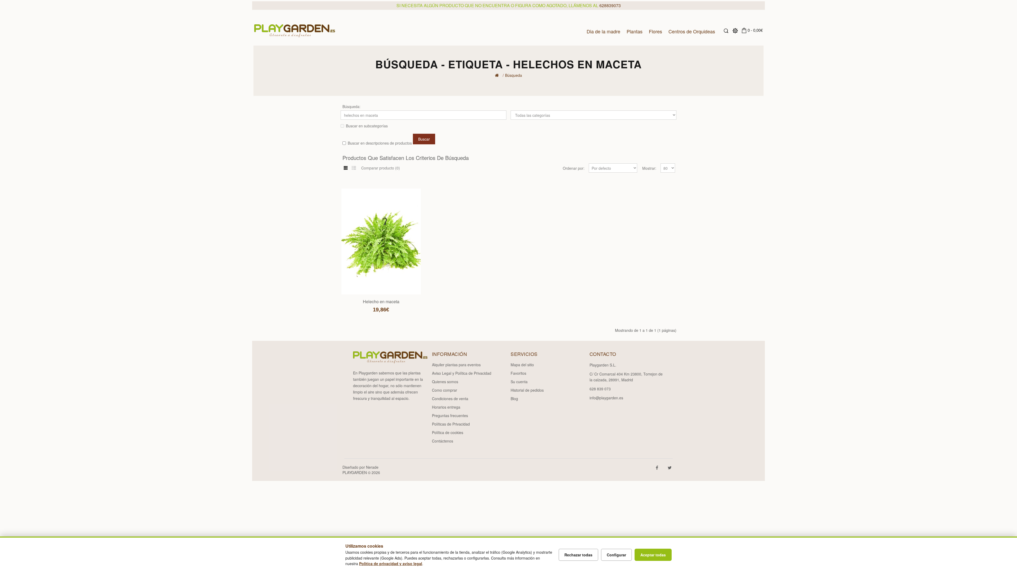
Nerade (372, 467)
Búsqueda (513, 75)
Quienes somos (445, 381)
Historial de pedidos (527, 390)
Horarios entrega (446, 407)
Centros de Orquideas (691, 31)
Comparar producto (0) (380, 168)
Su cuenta (519, 381)
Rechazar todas (578, 554)
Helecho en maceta (381, 301)
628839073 (610, 5)
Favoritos (518, 373)
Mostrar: (649, 168)
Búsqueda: (351, 106)
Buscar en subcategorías (367, 125)
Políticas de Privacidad (451, 424)
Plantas (635, 31)
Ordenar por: (574, 168)
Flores (655, 31)
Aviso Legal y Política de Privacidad (461, 373)
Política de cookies (447, 432)
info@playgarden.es (606, 397)
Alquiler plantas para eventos (456, 364)
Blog (514, 398)
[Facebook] (658, 467)
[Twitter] (671, 467)
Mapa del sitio (522, 364)
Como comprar (444, 390)
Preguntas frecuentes (450, 415)
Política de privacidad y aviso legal (390, 563)
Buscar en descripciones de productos (380, 143)
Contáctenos (442, 441)
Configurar (616, 554)
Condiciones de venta (450, 398)
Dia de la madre (603, 31)
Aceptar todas (653, 554)
